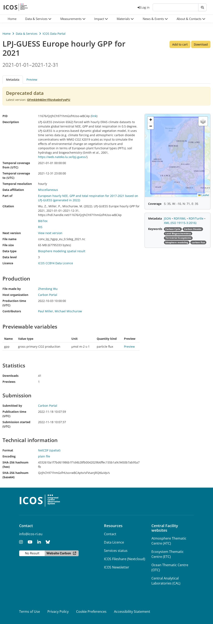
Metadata (155, 218)
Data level (9, 257)
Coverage (154, 204)
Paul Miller (45, 311)
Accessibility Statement (132, 611)
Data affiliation (13, 190)
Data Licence (114, 542)
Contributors (11, 311)
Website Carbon (58, 553)
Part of (7, 196)
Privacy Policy (58, 611)
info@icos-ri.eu (30, 534)
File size (8, 245)
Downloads (10, 376)
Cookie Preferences (91, 611)
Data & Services (26, 34)
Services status (116, 550)
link (94, 116)
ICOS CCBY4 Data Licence (55, 263)
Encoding (9, 456)
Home (6, 34)
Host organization (15, 295)
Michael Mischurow (68, 311)
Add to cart (180, 44)
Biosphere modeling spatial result (61, 251)
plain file (44, 456)
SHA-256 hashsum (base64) (15, 475)
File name (9, 239)
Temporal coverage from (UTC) (16, 165)
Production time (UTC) (14, 303)
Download (201, 44)
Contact (110, 534)
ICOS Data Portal (54, 34)
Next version (11, 233)
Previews (8, 382)
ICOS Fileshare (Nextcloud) (124, 559)
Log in (145, 7)
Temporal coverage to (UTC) (16, 175)
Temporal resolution (17, 184)
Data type (9, 251)
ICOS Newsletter (116, 567)
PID (4, 116)
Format (7, 450)
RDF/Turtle (196, 218)
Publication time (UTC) (14, 414)
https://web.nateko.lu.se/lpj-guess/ (62, 157)
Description (10, 122)
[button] (38, 19)
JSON (168, 218)
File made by (11, 289)
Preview (31, 80)
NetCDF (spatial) (49, 450)
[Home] (15, 7)
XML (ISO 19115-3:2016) (180, 223)
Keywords (155, 229)
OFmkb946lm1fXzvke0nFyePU (48, 100)
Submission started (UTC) (16, 424)
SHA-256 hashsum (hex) (15, 464)
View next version (50, 233)
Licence (7, 263)
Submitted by (12, 406)
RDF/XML (180, 218)
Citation (8, 206)
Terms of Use (29, 611)
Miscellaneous (48, 190)
